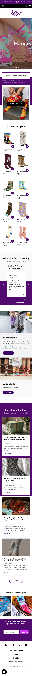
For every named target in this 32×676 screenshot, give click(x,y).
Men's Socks (13, 82)
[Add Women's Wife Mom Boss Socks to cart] (27, 239)
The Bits (16, 658)
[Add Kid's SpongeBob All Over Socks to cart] (27, 194)
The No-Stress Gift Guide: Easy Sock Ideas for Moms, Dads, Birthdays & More (15, 439)
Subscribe (24, 632)
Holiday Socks (10, 80)
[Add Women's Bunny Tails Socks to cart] (27, 217)
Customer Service (16, 662)
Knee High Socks (20, 82)
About (16, 654)
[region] (16, 285)
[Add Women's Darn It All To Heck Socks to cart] (12, 241)
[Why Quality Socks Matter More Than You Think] (16, 467)
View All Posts (16, 581)
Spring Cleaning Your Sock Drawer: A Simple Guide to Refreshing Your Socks (16, 520)
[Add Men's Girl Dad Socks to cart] (12, 217)
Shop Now (8, 353)
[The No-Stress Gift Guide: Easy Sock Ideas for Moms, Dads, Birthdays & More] (16, 426)
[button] (4, 285)
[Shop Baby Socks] (16, 369)
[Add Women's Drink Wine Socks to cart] (12, 169)
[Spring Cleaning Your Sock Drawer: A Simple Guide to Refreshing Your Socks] (16, 506)
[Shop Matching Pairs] (16, 322)
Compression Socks (20, 80)
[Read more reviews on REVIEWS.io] (21, 302)
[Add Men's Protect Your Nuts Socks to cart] (27, 170)
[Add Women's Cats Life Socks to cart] (27, 146)
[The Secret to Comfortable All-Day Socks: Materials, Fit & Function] (16, 547)
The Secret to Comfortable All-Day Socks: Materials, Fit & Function (15, 560)
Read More (7, 453)
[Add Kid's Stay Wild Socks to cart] (12, 193)
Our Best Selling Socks (16, 126)
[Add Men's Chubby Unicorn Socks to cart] (12, 146)
